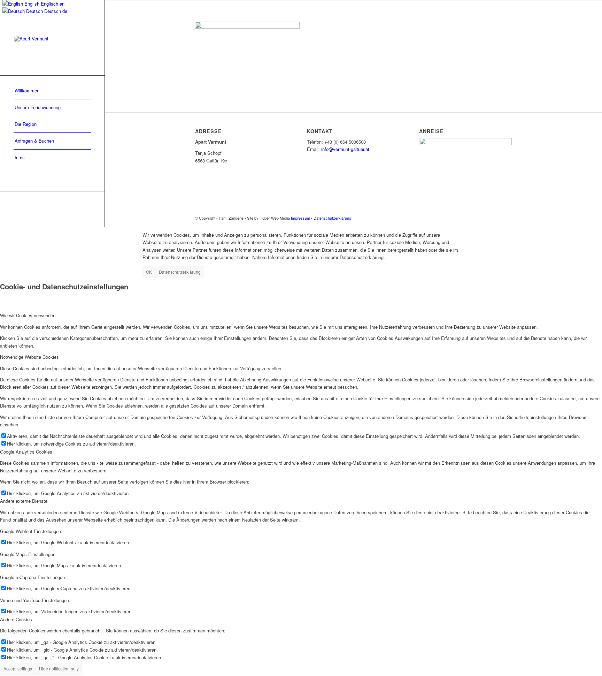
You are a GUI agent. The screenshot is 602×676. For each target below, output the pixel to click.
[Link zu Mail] (52, 182)
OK (149, 272)
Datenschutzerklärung (332, 218)
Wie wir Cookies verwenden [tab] (27, 315)
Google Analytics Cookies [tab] (26, 451)
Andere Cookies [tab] (16, 619)
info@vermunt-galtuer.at (345, 149)
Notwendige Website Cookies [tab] (29, 357)
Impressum (300, 218)
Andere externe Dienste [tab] (23, 500)
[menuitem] (52, 91)
